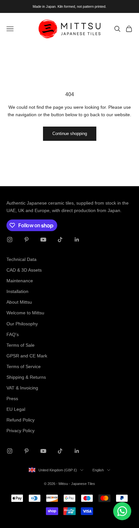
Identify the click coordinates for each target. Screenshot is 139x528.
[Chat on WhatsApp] (122, 511)
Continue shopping (69, 133)
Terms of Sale (20, 345)
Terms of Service (23, 366)
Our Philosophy (22, 323)
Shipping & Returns (26, 377)
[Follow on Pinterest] (26, 239)
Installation (17, 291)
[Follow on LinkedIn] (77, 239)
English (98, 470)
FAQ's (12, 334)
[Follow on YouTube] (43, 239)
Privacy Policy (20, 430)
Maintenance (19, 280)
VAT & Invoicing (22, 387)
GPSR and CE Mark (26, 355)
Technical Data (21, 259)
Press (12, 398)
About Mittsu (19, 302)
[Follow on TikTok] (60, 239)
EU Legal (15, 409)
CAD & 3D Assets (24, 270)
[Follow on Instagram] (9, 239)
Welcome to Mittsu (25, 312)
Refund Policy (20, 419)
